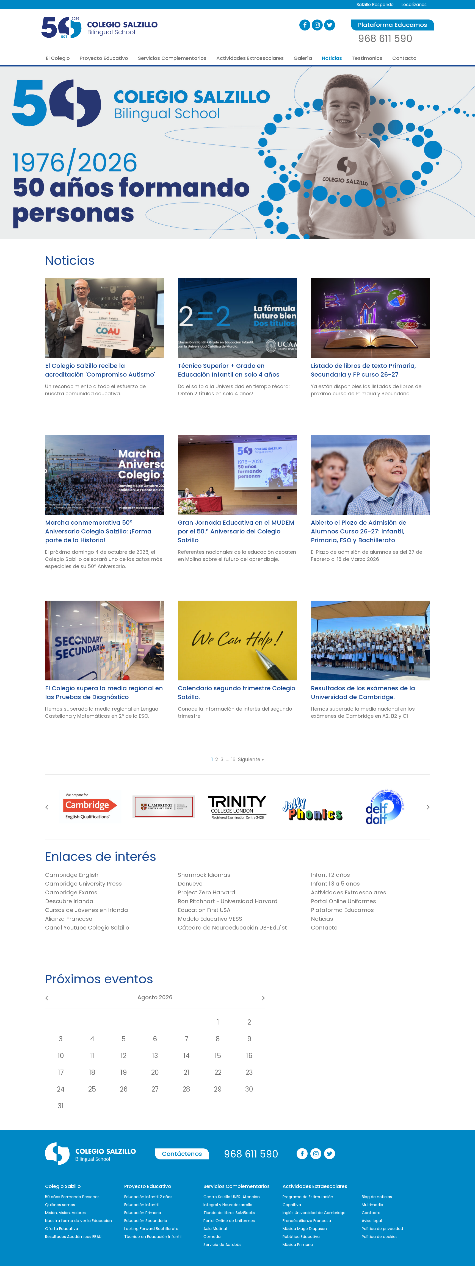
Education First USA (204, 910)
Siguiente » (251, 759)
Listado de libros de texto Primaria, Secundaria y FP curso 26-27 (363, 370)
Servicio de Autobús (222, 1244)
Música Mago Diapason (305, 1228)
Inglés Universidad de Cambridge (314, 1212)
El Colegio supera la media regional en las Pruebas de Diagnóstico (104, 692)
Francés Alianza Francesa (307, 1220)
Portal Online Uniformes (343, 901)
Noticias (332, 58)
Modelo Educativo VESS (210, 919)
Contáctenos (182, 1154)
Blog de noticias (377, 1197)
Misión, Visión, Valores (65, 1212)
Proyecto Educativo (104, 58)
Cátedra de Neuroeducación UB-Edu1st (232, 927)
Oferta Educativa (61, 1228)
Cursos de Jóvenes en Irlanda (86, 910)
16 (233, 759)
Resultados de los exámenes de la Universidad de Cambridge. (363, 692)
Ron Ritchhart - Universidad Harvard (228, 901)
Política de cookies (379, 1236)
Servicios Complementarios (172, 58)
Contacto (404, 58)
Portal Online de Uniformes (229, 1220)
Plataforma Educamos (392, 25)
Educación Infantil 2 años (148, 1197)
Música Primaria (298, 1244)
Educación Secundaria (145, 1220)
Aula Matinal (215, 1228)
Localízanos (414, 4)
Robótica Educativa (301, 1236)
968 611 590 (385, 38)
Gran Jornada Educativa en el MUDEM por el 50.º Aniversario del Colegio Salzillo (236, 531)
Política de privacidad (382, 1228)
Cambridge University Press (83, 883)
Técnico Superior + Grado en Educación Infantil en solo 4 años (229, 370)
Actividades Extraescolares (250, 58)
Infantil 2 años (330, 875)
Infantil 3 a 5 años (335, 883)
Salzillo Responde (375, 4)
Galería (303, 58)
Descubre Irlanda (69, 901)
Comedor (212, 1236)
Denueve (190, 883)
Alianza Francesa (69, 919)
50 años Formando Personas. (72, 1197)
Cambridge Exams (71, 892)
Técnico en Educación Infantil (152, 1236)
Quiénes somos (60, 1204)
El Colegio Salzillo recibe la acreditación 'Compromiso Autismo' (100, 370)
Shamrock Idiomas (204, 875)
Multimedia (372, 1204)
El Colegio (58, 58)
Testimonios (367, 58)
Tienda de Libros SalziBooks (229, 1212)
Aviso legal (372, 1220)
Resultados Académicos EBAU (73, 1236)
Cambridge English (71, 875)
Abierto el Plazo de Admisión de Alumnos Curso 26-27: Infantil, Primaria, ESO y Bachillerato (358, 531)
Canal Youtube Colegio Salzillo (87, 927)
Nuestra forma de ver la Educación (78, 1220)
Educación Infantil (141, 1204)
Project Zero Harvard (206, 892)
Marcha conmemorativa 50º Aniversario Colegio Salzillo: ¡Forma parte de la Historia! (98, 531)
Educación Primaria (142, 1212)
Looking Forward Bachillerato (151, 1228)
